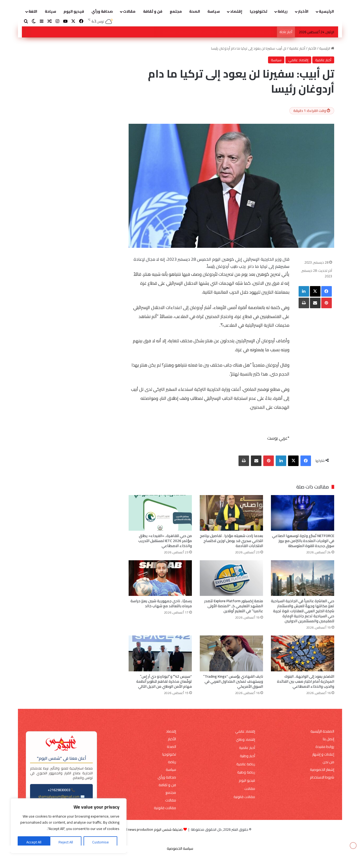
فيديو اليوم (74, 11)
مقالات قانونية (244, 797)
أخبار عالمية (297, 48)
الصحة (194, 11)
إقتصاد (236, 11)
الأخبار (303, 11)
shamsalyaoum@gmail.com (59, 796)
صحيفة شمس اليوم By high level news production (146, 829)
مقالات (129, 11)
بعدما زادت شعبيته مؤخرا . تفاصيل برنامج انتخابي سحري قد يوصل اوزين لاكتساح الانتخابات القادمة (231, 540)
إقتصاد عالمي (298, 60)
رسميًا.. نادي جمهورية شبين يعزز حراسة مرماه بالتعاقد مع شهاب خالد (161, 603)
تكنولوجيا (258, 11)
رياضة (283, 11)
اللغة (32, 11)
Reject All (66, 842)
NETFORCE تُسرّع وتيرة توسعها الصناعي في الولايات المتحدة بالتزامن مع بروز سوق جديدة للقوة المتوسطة (197, 32)
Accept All (33, 842)
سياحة (50, 11)
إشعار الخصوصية (322, 769)
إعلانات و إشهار (323, 754)
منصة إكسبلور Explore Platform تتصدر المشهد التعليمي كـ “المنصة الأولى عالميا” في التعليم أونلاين (233, 605)
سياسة (213, 11)
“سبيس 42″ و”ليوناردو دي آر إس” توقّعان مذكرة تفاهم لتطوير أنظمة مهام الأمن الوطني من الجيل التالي (164, 681)
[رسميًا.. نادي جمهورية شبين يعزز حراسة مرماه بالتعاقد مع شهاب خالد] (160, 578)
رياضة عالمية (245, 764)
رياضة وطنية (246, 772)
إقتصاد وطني (245, 739)
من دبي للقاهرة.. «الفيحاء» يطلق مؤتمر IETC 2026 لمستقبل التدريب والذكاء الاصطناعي (165, 540)
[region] (69, 825)
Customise (100, 842)
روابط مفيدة (324, 746)
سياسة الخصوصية (180, 848)
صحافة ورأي (102, 11)
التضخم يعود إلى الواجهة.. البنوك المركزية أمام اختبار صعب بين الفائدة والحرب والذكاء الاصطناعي (305, 681)
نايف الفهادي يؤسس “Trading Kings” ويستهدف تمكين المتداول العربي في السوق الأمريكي (233, 681)
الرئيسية (326, 11)
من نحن (328, 762)
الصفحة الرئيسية (322, 731)
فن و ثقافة (152, 11)
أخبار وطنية (247, 756)
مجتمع (176, 11)
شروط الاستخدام (322, 777)
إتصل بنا (328, 739)
